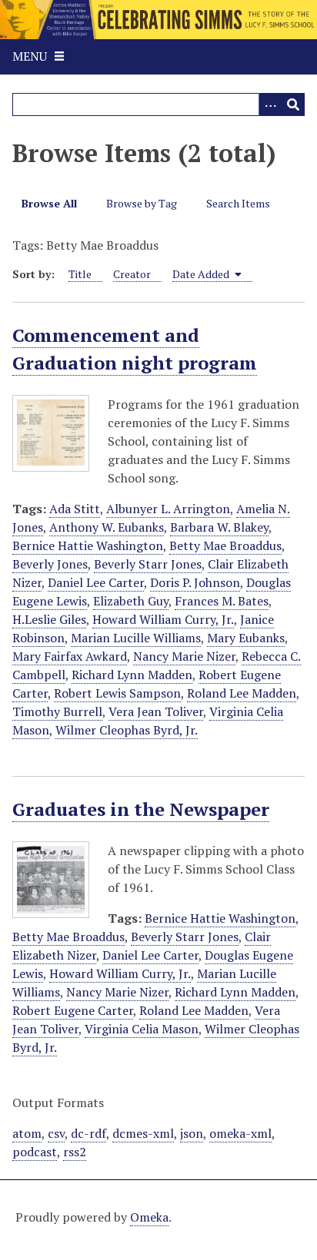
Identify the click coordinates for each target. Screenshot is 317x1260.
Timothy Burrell (57, 711)
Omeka (149, 1217)
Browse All (49, 203)
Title (80, 274)
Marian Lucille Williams (136, 637)
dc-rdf (88, 1133)
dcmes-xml (143, 1133)
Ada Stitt (74, 508)
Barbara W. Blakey (219, 527)
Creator (132, 274)
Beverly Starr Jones (148, 563)
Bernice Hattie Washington (87, 545)
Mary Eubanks (246, 637)
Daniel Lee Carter (96, 582)
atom (27, 1133)
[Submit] (293, 104)
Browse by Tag (141, 203)
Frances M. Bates (222, 600)
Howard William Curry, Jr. (163, 619)
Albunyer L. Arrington (168, 508)
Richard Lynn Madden (132, 674)
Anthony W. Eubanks (106, 527)
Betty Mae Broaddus (225, 545)
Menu (29, 56)
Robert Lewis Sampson (117, 693)
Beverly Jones (50, 563)
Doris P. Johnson (195, 582)
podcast (34, 1151)
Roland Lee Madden (241, 693)
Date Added (202, 274)
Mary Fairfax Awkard (69, 656)
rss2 (74, 1151)
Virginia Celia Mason (142, 1028)
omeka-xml (240, 1133)
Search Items (238, 203)
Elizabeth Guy (131, 600)
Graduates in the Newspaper (140, 809)
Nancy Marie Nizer (184, 656)
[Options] (270, 104)
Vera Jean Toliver (155, 711)
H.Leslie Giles (49, 619)
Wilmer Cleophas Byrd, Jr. (126, 729)
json (191, 1133)
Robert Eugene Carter (72, 1010)
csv (56, 1133)
